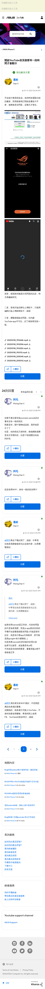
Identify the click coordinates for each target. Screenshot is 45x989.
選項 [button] (41, 49)
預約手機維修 (10, 892)
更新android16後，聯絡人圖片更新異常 (19, 805)
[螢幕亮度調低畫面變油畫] (41, 392)
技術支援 (8, 869)
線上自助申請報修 (12, 899)
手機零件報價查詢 (12, 862)
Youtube (14, 948)
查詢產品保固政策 (12, 859)
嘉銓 (10, 598)
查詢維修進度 (10, 852)
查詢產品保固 (10, 855)
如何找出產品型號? (13, 841)
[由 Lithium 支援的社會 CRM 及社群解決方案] (36, 983)
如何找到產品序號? (13, 845)
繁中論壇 (9, 964)
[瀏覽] (4, 17)
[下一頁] (36, 749)
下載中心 (8, 866)
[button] (8, 369)
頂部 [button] (7, 983)
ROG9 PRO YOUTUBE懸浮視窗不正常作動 (21, 782)
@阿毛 (7, 540)
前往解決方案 (23, 72)
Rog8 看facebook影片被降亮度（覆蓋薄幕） (21, 770)
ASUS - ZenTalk (15, 17)
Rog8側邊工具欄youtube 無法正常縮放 (19, 817)
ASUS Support (10, 922)
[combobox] (23, 34)
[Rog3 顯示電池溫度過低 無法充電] (36, 392)
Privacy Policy (28, 970)
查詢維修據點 (10, 848)
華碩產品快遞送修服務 (14, 896)
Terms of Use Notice (10, 970)
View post (12, 618)
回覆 (22, 376)
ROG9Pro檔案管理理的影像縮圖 (17, 793)
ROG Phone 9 (11, 785)
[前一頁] (8, 749)
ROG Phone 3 (8, 49)
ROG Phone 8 (11, 773)
